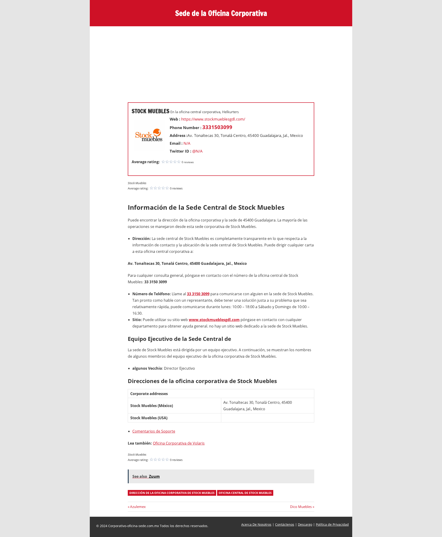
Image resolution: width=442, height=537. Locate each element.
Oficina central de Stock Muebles (245, 493)
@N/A (197, 151)
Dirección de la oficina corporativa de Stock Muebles (172, 493)
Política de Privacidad (332, 524)
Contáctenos (284, 524)
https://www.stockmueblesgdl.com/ (213, 119)
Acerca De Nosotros (256, 524)
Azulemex (138, 506)
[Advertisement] (221, 61)
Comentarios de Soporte (153, 431)
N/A (186, 143)
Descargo (305, 524)
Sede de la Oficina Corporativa (221, 13)
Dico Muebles (301, 506)
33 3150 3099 (198, 293)
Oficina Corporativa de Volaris (179, 443)
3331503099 (217, 127)
